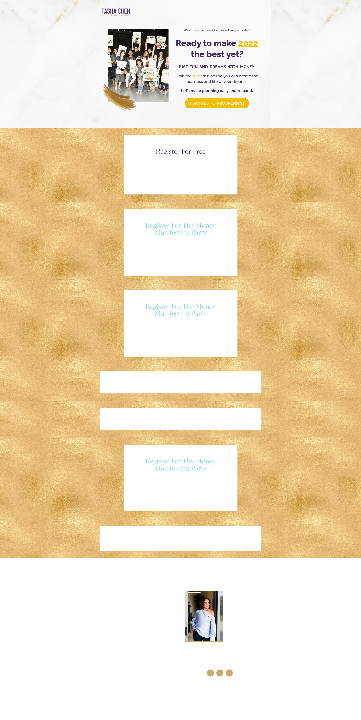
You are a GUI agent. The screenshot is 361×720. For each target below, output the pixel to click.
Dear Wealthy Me (141, 607)
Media (140, 663)
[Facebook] (210, 673)
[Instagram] (219, 673)
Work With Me (141, 593)
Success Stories (140, 649)
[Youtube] (229, 673)
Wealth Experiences (141, 621)
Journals (140, 635)
